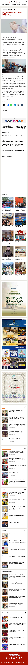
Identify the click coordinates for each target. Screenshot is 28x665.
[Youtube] (17, 121)
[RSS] (22, 121)
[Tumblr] (11, 121)
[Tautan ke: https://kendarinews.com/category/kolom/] (25, 407)
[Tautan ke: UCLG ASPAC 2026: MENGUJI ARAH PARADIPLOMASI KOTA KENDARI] (5, 419)
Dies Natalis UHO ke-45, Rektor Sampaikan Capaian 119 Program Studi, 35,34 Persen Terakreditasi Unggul (17, 549)
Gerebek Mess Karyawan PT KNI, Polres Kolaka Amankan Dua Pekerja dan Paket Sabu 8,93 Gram (16, 576)
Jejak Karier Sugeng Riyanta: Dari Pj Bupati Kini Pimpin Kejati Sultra (7, 150)
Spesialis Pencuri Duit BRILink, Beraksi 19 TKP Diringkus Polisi (17, 590)
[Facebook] (6, 121)
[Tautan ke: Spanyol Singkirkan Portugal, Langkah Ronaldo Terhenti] (5, 632)
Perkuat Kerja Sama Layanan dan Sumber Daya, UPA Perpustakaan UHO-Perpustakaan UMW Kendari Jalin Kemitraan (17, 534)
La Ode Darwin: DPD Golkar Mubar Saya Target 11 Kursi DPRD (16, 493)
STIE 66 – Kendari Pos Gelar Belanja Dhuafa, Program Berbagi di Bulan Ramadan (20, 150)
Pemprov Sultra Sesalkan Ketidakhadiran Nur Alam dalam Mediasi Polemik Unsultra (20, 275)
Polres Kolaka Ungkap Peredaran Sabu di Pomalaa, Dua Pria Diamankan (17, 583)
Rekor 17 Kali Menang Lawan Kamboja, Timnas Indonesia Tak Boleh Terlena (17, 624)
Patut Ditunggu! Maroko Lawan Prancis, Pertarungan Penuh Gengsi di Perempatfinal (17, 645)
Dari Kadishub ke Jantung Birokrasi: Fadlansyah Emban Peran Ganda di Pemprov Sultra (7, 145)
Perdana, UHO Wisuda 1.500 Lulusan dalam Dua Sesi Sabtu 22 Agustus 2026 (17, 541)
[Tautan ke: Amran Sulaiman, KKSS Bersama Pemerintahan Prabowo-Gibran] (5, 441)
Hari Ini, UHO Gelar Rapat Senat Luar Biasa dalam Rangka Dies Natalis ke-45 (17, 556)
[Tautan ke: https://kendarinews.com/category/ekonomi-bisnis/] (25, 448)
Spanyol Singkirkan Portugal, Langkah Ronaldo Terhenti (17, 631)
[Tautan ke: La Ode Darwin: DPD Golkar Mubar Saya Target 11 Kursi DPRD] (5, 494)
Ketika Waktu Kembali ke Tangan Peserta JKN (16, 411)
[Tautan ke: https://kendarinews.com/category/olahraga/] (25, 613)
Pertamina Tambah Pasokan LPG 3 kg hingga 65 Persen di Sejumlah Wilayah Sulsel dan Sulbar (17, 459)
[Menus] (2, 1)
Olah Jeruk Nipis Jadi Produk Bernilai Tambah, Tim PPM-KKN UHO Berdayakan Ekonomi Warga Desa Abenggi (16, 563)
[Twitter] (8, 121)
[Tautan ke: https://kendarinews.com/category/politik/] (25, 489)
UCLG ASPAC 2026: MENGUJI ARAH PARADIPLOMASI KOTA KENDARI (17, 418)
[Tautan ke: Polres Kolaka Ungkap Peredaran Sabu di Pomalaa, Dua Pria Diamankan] (5, 584)
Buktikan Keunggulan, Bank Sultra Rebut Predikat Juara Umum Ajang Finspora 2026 (17, 466)
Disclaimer (23, 662)
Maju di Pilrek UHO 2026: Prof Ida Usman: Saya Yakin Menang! (7, 141)
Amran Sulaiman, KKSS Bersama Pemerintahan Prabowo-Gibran (16, 439)
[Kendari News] (14, 2)
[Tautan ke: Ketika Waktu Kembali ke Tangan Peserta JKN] (5, 412)
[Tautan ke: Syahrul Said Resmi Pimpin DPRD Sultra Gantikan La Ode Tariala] (5, 523)
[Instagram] (14, 121)
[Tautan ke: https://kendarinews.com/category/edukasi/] (25, 531)
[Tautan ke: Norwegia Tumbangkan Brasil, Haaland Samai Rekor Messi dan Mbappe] (5, 639)
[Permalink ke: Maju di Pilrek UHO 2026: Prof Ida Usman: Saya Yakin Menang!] (7, 219)
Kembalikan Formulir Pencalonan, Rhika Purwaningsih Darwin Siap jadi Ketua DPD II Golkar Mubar (17, 507)
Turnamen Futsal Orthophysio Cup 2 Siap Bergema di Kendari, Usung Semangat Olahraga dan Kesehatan (16, 617)
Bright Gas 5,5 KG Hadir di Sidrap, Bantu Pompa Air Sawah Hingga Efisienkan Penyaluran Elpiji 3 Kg (17, 481)
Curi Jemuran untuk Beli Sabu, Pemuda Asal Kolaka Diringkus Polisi (17, 597)
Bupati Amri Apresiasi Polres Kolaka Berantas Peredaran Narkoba (16, 604)
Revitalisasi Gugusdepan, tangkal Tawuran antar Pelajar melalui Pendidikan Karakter (16, 432)
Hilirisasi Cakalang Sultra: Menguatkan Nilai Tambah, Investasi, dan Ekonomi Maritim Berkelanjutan (17, 425)
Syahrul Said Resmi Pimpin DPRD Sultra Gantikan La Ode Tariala (17, 522)
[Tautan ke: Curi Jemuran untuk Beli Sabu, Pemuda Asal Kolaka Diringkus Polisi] (5, 598)
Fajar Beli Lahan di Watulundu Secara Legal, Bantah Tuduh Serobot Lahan (20, 136)
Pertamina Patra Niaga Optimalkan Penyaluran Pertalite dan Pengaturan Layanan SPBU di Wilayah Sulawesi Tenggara (16, 452)
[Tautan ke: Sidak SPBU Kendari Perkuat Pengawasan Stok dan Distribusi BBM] (5, 475)
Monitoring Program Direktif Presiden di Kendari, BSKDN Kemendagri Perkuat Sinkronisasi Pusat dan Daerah (19, 141)
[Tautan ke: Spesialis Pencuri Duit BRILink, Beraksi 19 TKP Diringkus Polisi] (5, 591)
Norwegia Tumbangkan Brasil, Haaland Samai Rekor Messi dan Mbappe (17, 638)
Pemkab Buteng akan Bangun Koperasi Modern (7, 126)
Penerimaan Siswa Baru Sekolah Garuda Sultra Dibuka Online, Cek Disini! (7, 275)
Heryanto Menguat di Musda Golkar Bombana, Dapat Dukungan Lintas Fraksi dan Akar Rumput (16, 515)
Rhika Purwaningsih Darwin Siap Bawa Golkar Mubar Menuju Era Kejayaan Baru (17, 500)
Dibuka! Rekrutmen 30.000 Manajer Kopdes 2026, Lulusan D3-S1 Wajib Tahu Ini (20, 145)
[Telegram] (19, 121)
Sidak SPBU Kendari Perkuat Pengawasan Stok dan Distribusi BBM (17, 473)
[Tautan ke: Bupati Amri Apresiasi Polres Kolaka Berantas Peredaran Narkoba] (5, 605)
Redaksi (18, 662)
